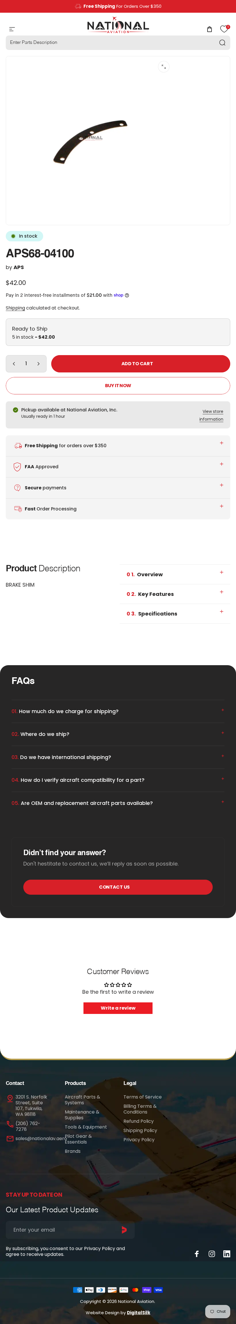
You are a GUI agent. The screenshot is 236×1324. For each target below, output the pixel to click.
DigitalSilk (138, 1313)
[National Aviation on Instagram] (211, 1253)
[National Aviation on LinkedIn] (226, 1253)
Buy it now (118, 385)
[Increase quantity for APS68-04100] (39, 363)
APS (19, 267)
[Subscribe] (124, 1230)
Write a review (118, 1008)
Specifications (152, 613)
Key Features (150, 594)
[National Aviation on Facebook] (196, 1253)
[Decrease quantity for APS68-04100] (12, 363)
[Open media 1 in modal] (164, 66)
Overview (145, 574)
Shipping (15, 308)
